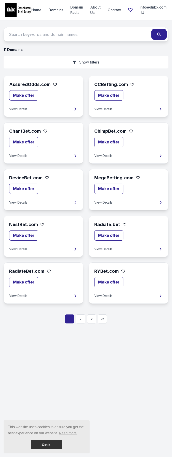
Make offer (23, 95)
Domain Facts (76, 10)
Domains (56, 10)
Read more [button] (68, 433)
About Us (95, 10)
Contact (114, 10)
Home (36, 10)
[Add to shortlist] (55, 84)
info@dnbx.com (153, 7)
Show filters (88, 62)
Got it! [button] (47, 444)
